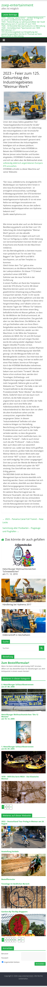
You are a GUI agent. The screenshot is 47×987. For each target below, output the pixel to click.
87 (19, 940)
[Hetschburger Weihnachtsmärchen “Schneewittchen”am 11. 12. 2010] (23, 544)
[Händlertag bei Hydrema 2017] (23, 580)
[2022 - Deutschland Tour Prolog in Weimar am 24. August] (23, 826)
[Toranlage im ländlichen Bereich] (23, 886)
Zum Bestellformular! (15, 663)
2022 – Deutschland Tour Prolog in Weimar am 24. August (22, 822)
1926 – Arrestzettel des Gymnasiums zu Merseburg (23, 26)
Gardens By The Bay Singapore (14, 911)
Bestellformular (8, 879)
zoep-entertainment (17, 5)
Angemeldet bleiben (12, 962)
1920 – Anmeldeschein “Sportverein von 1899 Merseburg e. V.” (20, 29)
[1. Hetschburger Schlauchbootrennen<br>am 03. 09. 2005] (23, 751)
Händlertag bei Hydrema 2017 (17, 604)
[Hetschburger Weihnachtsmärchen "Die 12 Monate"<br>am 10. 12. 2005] (23, 721)
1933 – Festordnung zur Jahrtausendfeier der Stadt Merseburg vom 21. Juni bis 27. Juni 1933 (23, 23)
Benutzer (4, 954)
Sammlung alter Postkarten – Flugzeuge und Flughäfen (21, 530)
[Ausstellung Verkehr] (23, 853)
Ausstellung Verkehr (10, 851)
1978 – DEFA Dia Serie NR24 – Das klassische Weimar (20, 777)
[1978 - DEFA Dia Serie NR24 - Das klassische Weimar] (23, 781)
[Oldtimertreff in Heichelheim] (23, 610)
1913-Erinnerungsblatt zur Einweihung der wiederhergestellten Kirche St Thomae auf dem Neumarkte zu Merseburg (21, 34)
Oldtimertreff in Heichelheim (16, 635)
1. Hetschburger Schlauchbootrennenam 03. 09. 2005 (17, 747)
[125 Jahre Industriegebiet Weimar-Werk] (24, 106)
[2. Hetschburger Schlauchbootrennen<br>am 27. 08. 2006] (23, 689)
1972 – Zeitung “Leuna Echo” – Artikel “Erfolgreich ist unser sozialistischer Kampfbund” (22, 19)
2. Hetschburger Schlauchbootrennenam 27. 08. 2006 (17, 685)
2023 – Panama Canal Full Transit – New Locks (23, 521)
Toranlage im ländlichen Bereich (15, 884)
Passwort (4, 958)
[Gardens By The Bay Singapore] (23, 913)
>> (11, 807)
